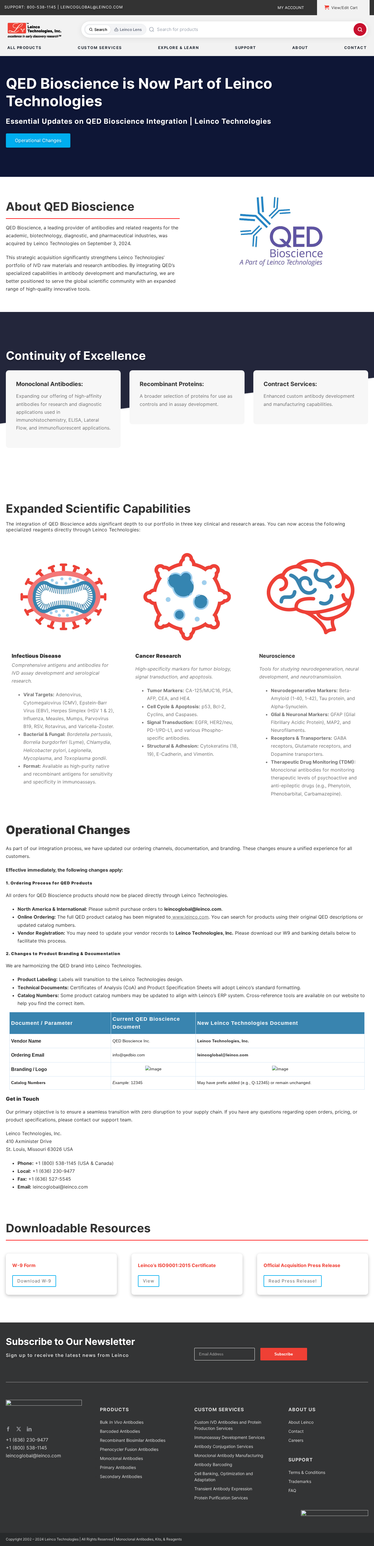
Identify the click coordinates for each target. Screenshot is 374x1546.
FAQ (292, 1512)
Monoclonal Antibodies (121, 1480)
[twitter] (18, 1451)
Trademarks (299, 1503)
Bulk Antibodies (121, 1444)
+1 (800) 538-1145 (26, 1469)
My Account (291, 7)
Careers (295, 1462)
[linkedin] (29, 1451)
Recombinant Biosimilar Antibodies (132, 1462)
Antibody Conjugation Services (223, 1468)
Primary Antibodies (118, 1489)
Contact (296, 1453)
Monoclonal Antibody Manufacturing (228, 1477)
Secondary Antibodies (121, 1498)
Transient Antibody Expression (223, 1510)
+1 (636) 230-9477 (27, 1462)
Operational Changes (38, 140)
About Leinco (301, 1444)
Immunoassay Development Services (229, 1459)
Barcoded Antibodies (120, 1453)
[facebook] (8, 1451)
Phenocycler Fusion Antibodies (129, 1471)
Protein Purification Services (221, 1519)
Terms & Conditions (306, 1494)
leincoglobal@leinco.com (33, 1477)
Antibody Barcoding (213, 1486)
